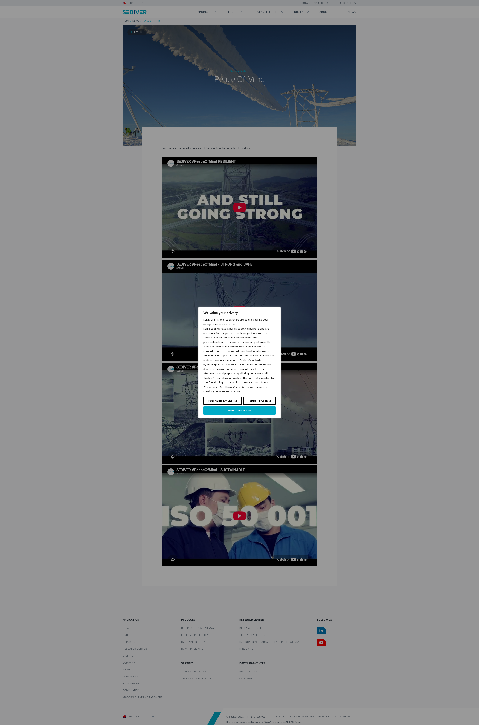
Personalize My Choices (222, 400)
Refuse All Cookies (259, 400)
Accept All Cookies (239, 410)
